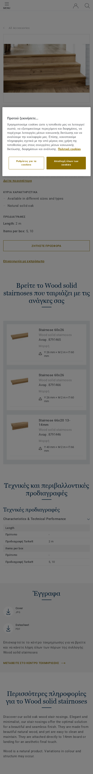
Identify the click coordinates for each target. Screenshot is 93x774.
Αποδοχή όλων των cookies (66, 163)
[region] (46, 141)
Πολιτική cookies (69, 149)
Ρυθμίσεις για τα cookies (26, 163)
